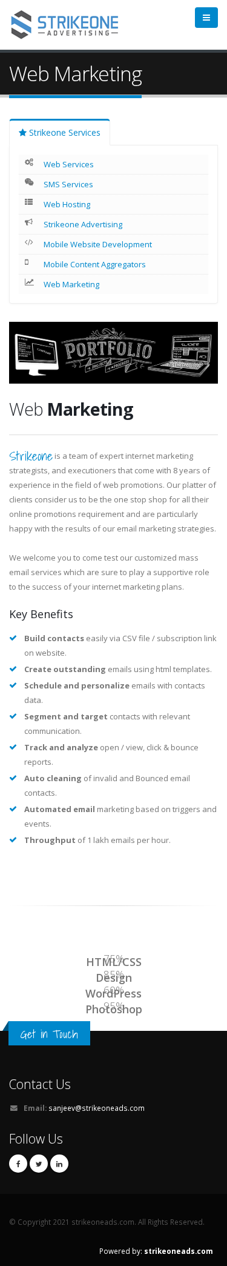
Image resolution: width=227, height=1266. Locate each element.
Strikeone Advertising (83, 224)
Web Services (69, 164)
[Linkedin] (59, 1163)
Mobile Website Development (98, 244)
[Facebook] (18, 1163)
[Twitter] (39, 1163)
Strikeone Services (63, 132)
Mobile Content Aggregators (95, 264)
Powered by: (156, 1251)
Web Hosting (67, 204)
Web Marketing (71, 284)
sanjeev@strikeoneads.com (96, 1108)
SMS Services (68, 184)
